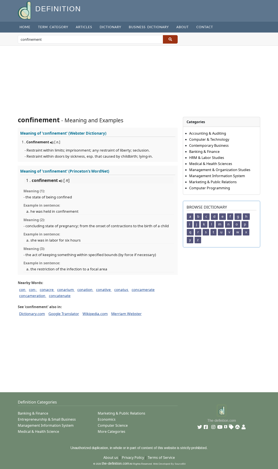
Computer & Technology (209, 139)
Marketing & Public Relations (213, 182)
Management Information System (217, 175)
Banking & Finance (204, 151)
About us (110, 457)
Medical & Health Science (38, 431)
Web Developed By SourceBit (169, 463)
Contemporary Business (209, 145)
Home (25, 27)
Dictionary (110, 27)
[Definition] (25, 10)
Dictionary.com (32, 313)
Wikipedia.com (95, 313)
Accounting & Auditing (207, 133)
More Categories (111, 431)
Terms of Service (161, 457)
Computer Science (113, 425)
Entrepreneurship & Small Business (47, 419)
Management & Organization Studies (219, 169)
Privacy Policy (133, 457)
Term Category (53, 27)
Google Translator (63, 313)
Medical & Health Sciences (210, 163)
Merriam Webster (126, 313)
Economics (107, 419)
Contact (204, 27)
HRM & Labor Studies (206, 157)
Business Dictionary (149, 27)
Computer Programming (209, 188)
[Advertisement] (139, 78)
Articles (84, 27)
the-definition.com (115, 463)
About (182, 27)
